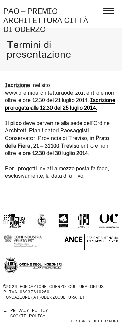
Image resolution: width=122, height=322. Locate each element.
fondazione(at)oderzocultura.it (44, 297)
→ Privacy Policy (25, 310)
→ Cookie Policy (24, 315)
